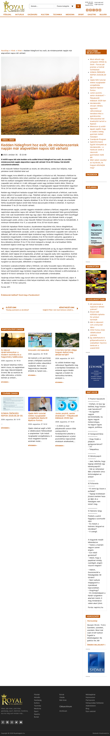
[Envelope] (100, 10)
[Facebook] (87, 10)
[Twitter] (96, 10)
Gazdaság (32, 14)
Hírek (13, 50)
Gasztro (92, 14)
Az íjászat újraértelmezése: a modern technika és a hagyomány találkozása (12, 353)
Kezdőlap (5, 50)
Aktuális (19, 14)
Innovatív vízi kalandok (38, 350)
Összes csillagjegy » (96, 645)
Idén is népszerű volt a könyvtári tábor (96, 324)
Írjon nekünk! (91, 711)
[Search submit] (78, 6)
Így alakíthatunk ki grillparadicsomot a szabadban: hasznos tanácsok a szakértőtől (98, 343)
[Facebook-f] (3, 722)
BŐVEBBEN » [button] (5, 382)
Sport (81, 14)
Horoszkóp (92, 621)
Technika (57, 14)
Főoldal (7, 14)
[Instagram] (93, 10)
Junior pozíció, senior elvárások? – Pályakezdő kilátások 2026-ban (66, 415)
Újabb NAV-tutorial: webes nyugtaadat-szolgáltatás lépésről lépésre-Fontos (37, 416)
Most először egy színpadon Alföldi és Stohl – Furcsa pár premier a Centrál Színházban (98, 64)
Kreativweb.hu (104, 733)
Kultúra (45, 14)
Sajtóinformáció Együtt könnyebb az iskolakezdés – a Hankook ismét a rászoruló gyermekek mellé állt (98, 149)
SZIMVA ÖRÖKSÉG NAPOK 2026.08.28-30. (12, 414)
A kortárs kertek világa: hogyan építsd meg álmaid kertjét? (66, 352)
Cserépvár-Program (98, 139)
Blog (87, 708)
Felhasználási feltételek (95, 703)
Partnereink (90, 700)
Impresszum (90, 697)
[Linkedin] (90, 10)
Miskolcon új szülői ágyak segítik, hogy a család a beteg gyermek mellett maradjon (98, 131)
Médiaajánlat (90, 695)
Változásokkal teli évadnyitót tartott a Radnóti (98, 121)
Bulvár (103, 14)
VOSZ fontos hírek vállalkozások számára (97, 332)
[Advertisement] (55, 33)
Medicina (70, 14)
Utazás (62, 697)
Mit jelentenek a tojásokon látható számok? (97, 306)
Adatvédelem (91, 706)
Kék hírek (62, 700)
